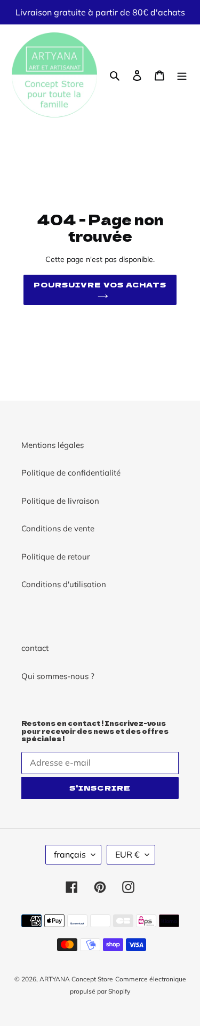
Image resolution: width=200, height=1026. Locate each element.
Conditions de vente (57, 528)
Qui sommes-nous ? (57, 676)
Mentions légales (52, 445)
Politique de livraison (60, 501)
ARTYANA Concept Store (76, 979)
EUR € (127, 854)
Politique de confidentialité (71, 473)
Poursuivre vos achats (100, 284)
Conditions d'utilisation (63, 584)
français (70, 854)
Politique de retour (55, 557)
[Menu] (182, 75)
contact (35, 648)
